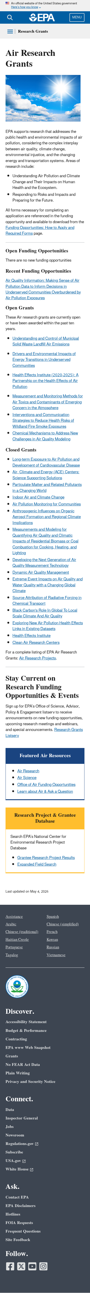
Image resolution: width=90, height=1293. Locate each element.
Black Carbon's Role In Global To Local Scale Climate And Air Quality (44, 613)
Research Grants (33, 31)
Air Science (26, 778)
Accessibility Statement (26, 1021)
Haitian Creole (17, 940)
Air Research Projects (37, 658)
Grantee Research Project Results (46, 858)
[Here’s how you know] (45, 5)
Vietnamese (56, 955)
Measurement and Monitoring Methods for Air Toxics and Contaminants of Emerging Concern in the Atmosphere (47, 402)
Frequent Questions (23, 1231)
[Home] (42, 17)
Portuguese (14, 947)
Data (10, 1109)
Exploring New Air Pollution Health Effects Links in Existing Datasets (47, 626)
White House (17, 1169)
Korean (52, 940)
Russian (53, 947)
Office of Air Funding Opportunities (46, 785)
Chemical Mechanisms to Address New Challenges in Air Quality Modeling (45, 436)
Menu (77, 17)
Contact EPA (17, 1197)
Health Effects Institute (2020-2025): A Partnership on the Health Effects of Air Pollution (45, 381)
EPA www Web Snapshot (28, 1047)
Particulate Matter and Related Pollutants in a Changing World (47, 488)
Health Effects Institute (31, 636)
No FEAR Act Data (23, 1064)
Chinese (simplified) (63, 924)
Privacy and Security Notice (30, 1081)
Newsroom (15, 1135)
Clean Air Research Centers (36, 643)
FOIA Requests (19, 1222)
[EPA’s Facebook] (10, 1266)
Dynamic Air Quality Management (40, 572)
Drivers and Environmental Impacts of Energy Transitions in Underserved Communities (44, 360)
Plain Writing (18, 1073)
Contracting (16, 1039)
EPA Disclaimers (21, 1205)
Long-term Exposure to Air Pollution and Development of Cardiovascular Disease (46, 462)
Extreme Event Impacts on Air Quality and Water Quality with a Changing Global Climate (47, 585)
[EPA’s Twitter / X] (21, 1266)
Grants (12, 1056)
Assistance (14, 917)
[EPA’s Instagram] (43, 1266)
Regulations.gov (20, 1143)
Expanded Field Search (36, 864)
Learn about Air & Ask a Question (45, 792)
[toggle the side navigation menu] (10, 31)
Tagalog (12, 955)
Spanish (53, 917)
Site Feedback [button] (18, 1239)
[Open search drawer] (10, 17)
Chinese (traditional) (22, 932)
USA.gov (13, 1160)
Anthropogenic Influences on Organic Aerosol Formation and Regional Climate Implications (46, 517)
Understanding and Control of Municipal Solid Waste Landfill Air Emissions (45, 341)
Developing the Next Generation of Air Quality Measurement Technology (44, 563)
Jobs (10, 1126)
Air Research (28, 771)
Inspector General (22, 1118)
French (52, 932)
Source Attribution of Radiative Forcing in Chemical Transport (46, 601)
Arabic (11, 924)
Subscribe (14, 1152)
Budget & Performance (26, 1030)
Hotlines (13, 1214)
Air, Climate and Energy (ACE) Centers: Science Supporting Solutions (45, 475)
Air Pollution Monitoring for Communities (46, 504)
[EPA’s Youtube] (32, 1266)
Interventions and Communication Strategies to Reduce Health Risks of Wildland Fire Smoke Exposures (43, 421)
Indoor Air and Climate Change (38, 497)
